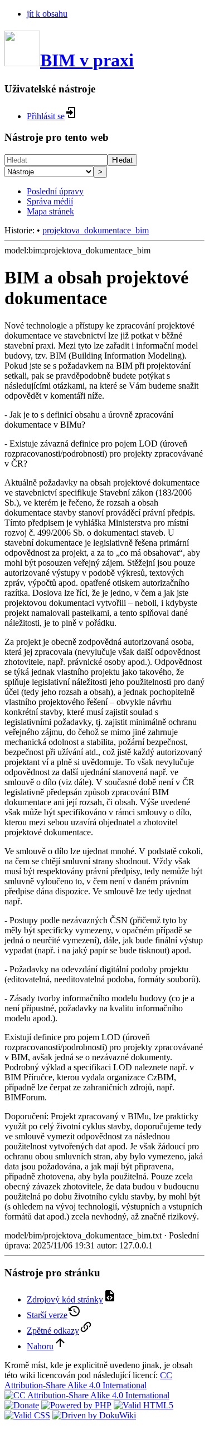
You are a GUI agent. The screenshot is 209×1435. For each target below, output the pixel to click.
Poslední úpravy (55, 191)
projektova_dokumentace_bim (95, 230)
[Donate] (21, 1405)
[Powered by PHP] (76, 1405)
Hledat (122, 160)
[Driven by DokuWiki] (94, 1415)
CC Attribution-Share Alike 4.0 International (88, 1380)
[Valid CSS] (27, 1415)
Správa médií (50, 201)
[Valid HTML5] (143, 1405)
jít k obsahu (47, 13)
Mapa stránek (50, 211)
